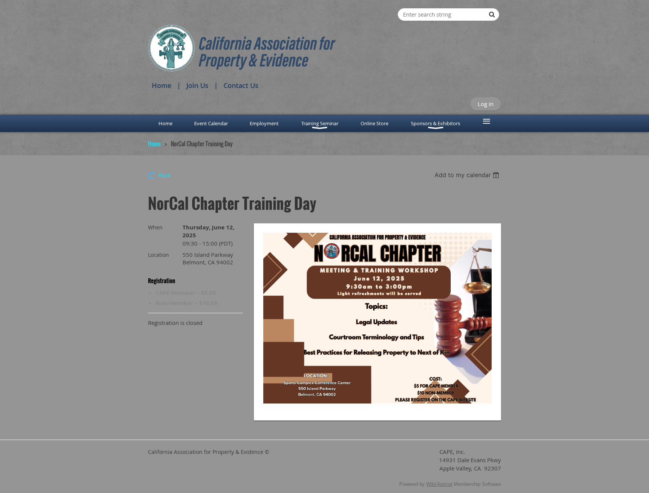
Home (161, 85)
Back (164, 175)
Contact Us (240, 85)
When (155, 227)
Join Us (197, 85)
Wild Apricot (439, 484)
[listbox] (468, 174)
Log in (486, 104)
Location (158, 254)
